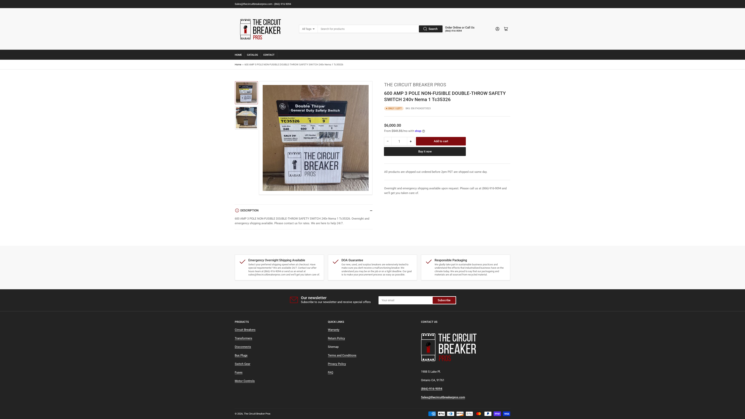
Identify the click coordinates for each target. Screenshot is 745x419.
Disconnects (243, 347)
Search (433, 29)
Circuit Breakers (245, 330)
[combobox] (380, 29)
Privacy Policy (337, 364)
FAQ (330, 372)
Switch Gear (242, 364)
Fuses (239, 372)
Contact (269, 54)
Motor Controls (245, 381)
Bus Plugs (241, 355)
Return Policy (336, 338)
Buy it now (425, 151)
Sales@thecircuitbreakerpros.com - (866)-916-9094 (263, 4)
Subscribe (444, 300)
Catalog (252, 54)
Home (238, 54)
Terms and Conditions (342, 355)
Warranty (333, 330)
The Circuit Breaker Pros (415, 84)
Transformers (243, 338)
